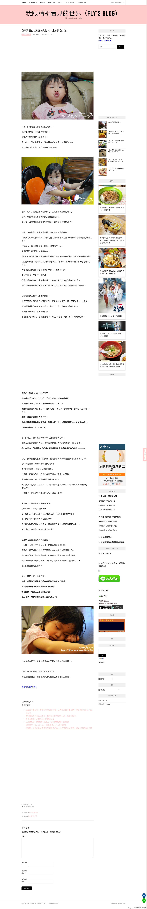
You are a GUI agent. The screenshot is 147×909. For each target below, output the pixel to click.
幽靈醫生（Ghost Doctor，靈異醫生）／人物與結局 (46, 725)
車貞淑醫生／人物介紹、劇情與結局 (40, 719)
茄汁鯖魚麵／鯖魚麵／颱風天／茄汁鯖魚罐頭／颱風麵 (47, 722)
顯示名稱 (24, 864)
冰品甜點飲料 (51, 2)
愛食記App (105, 601)
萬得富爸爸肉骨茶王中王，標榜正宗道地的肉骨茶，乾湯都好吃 (51, 716)
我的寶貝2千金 (26, 34)
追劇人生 (60, 2)
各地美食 (42, 2)
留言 (23, 836)
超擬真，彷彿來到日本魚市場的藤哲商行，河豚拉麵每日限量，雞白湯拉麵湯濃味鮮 (59, 728)
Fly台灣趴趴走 (70, 2)
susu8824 (36, 34)
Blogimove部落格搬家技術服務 (137, 907)
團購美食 (24, 2)
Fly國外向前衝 (82, 2)
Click (145, 454)
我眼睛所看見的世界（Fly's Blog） (73, 13)
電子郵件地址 (24, 872)
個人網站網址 (24, 880)
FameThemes (122, 903)
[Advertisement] (58, 52)
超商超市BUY (33, 2)
